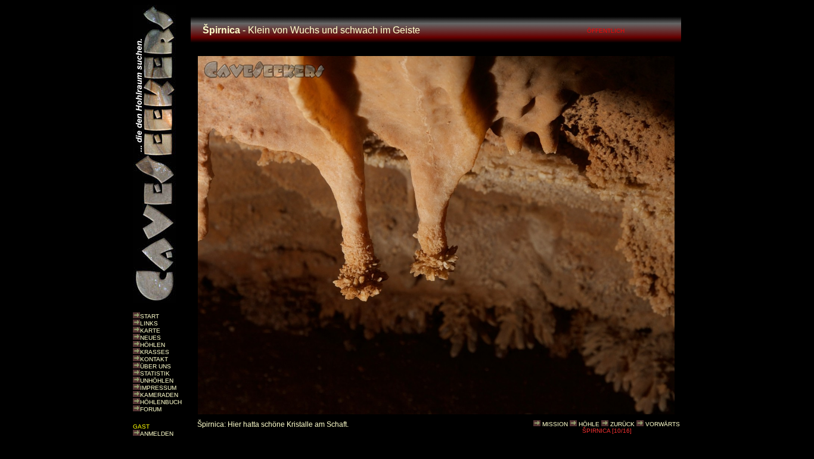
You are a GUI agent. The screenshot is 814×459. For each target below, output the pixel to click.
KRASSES (154, 352)
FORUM (150, 409)
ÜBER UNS (155, 366)
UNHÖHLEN (156, 380)
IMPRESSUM (158, 387)
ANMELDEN (156, 433)
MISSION (555, 424)
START (149, 316)
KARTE (150, 330)
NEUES (150, 337)
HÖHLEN (152, 345)
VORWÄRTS (662, 424)
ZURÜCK (622, 424)
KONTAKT (154, 359)
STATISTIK (155, 373)
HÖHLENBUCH (161, 402)
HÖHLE (589, 424)
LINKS (149, 323)
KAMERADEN (159, 395)
